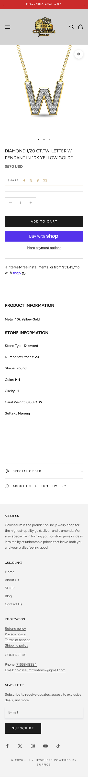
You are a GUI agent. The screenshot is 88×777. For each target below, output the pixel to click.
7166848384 (26, 664)
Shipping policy (16, 645)
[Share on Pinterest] (38, 180)
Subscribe (23, 728)
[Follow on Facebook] (7, 746)
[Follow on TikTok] (58, 746)
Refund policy (15, 629)
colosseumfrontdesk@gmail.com (40, 670)
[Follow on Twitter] (20, 746)
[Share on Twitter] (31, 180)
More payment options (44, 248)
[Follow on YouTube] (45, 746)
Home (9, 572)
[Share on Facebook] (24, 180)
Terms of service (17, 640)
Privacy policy (15, 634)
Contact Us (13, 604)
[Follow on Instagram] (32, 746)
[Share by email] (45, 180)
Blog (8, 596)
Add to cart (44, 221)
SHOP (9, 588)
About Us (12, 580)
